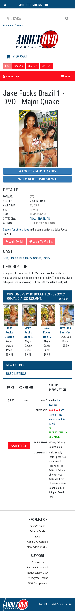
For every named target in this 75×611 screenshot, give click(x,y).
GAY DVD (18, 66)
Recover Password (37, 567)
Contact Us (37, 562)
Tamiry (46, 258)
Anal (33, 218)
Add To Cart (20, 445)
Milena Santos (33, 258)
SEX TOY (32, 66)
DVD (7, 66)
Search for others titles (16, 229)
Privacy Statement (38, 578)
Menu (66, 76)
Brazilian (44, 218)
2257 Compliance (37, 583)
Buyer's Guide (37, 526)
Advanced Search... (14, 25)
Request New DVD (37, 572)
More (62, 299)
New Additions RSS (37, 547)
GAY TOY (46, 66)
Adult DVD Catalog (37, 541)
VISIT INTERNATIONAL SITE (34, 4)
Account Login (12, 76)
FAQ (37, 536)
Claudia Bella (17, 258)
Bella (5, 258)
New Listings (15, 365)
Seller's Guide (37, 531)
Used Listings (16, 374)
